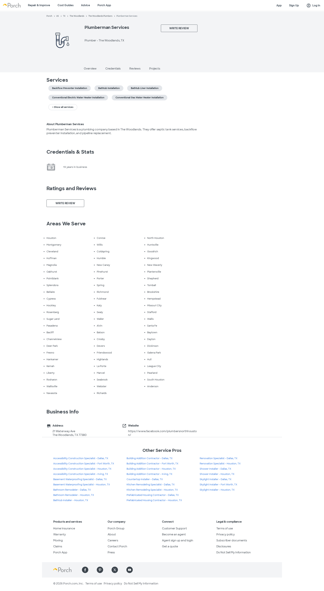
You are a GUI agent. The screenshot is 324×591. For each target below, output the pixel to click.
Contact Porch (117, 546)
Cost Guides (66, 5)
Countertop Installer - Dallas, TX (145, 479)
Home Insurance (64, 528)
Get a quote (170, 546)
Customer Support (174, 528)
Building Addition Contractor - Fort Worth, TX (152, 463)
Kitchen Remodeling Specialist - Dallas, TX (151, 484)
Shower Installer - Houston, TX (217, 474)
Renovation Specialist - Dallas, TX (218, 458)
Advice (85, 5)
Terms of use (224, 528)
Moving (58, 540)
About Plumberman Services (65, 124)
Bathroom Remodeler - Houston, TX (73, 495)
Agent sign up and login (177, 540)
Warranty (59, 534)
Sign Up (294, 5)
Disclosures (223, 546)
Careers (113, 540)
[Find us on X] (115, 570)
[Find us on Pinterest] (100, 570)
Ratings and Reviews (71, 188)
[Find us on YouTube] (129, 570)
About (112, 534)
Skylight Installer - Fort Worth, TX (218, 484)
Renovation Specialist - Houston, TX (220, 463)
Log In (313, 5)
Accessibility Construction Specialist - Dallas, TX (80, 458)
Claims (57, 546)
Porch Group (116, 528)
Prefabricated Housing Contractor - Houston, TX (154, 500)
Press (111, 552)
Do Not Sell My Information (233, 552)
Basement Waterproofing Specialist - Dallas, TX (80, 479)
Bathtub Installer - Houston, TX (70, 500)
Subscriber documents (231, 540)
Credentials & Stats (70, 152)
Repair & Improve (39, 5)
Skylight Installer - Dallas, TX (215, 479)
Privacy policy (225, 534)
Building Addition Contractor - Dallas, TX (149, 458)
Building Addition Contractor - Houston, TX (151, 468)
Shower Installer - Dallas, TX (215, 468)
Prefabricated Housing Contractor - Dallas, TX (153, 495)
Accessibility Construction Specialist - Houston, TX (82, 468)
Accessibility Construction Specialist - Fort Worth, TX (83, 463)
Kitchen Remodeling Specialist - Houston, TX (152, 489)
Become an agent (174, 534)
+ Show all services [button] (62, 107)
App (279, 5)
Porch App (104, 5)
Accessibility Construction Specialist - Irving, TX (80, 474)
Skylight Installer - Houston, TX (217, 489)
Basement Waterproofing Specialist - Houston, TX (81, 484)
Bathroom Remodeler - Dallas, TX (72, 489)
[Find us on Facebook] (85, 570)
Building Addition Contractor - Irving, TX (149, 474)
